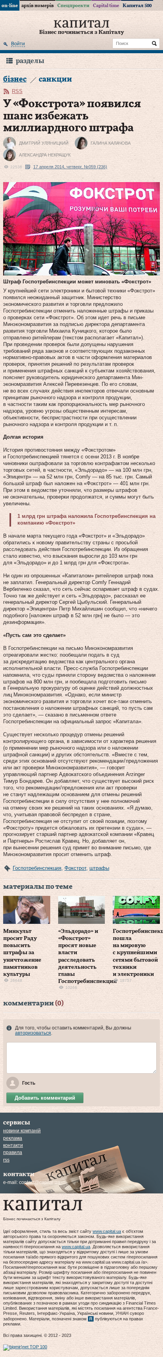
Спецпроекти (73, 5)
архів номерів (37, 5)
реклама (12, 1138)
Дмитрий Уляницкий (43, 143)
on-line (10, 5)
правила (12, 1152)
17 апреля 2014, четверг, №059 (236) (70, 166)
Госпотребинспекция (37, 868)
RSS (17, 91)
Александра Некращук (44, 155)
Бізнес (15, 79)
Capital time (106, 5)
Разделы (30, 61)
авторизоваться (33, 1033)
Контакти (13, 1145)
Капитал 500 (137, 5)
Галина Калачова (111, 143)
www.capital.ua (107, 1231)
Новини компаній (22, 1131)
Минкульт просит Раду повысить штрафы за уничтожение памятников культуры (22, 953)
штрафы (99, 868)
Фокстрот (75, 868)
